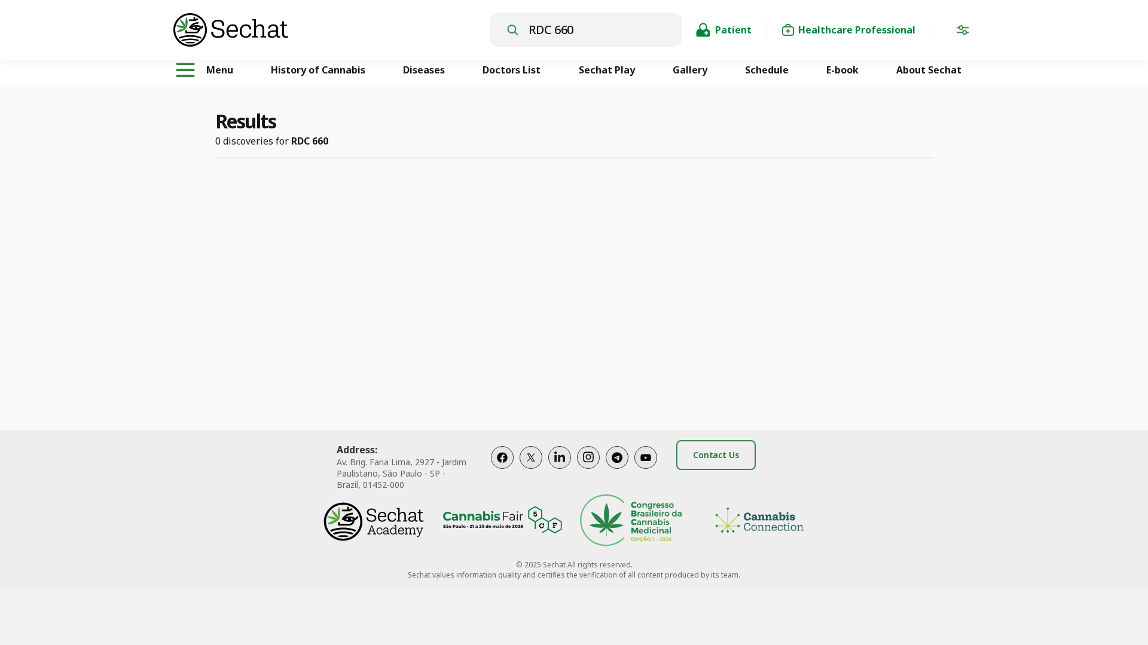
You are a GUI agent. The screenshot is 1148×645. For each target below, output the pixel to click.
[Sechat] (331, 30)
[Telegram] (617, 469)
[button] (963, 32)
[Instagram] (588, 469)
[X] (531, 469)
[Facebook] (502, 469)
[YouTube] (645, 469)
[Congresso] (631, 521)
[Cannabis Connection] (759, 522)
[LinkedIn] (559, 469)
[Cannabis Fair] (502, 522)
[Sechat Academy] (374, 521)
